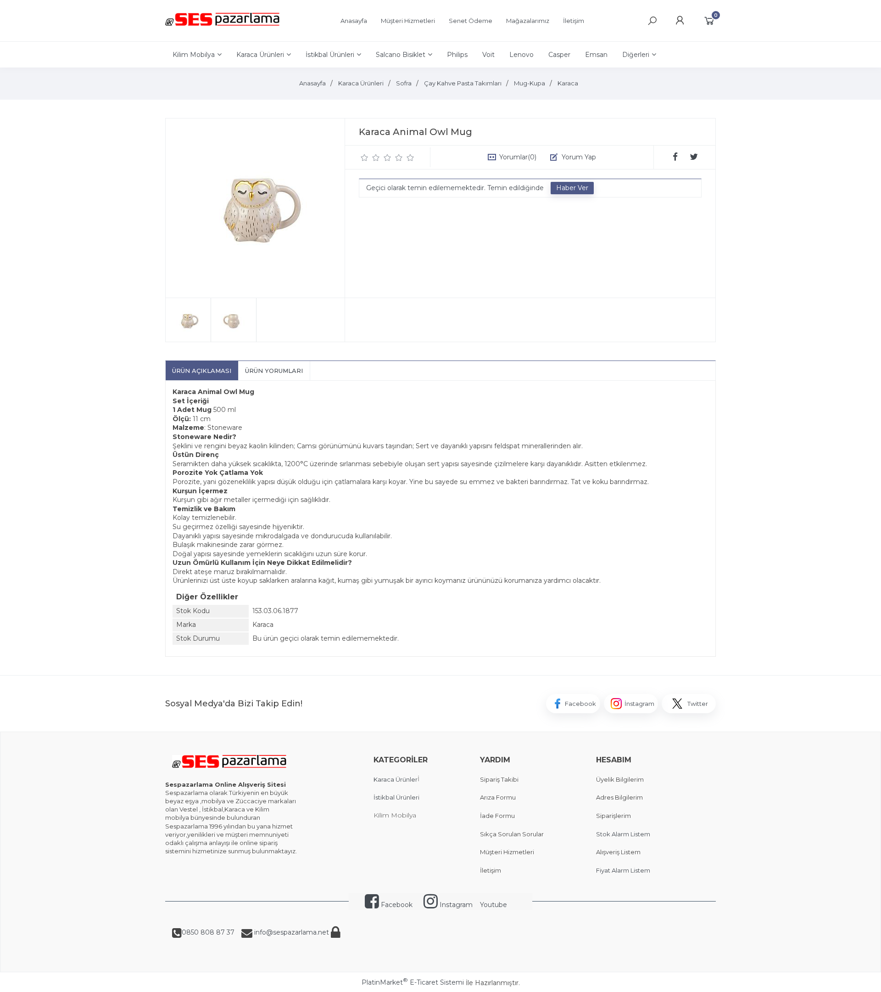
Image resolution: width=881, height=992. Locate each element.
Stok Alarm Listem (623, 834)
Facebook (396, 905)
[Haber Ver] (572, 188)
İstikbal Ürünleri (396, 797)
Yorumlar (517, 157)
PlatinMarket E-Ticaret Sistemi (413, 982)
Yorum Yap (579, 157)
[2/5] (370, 157)
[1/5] (364, 157)
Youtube (493, 905)
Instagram (455, 905)
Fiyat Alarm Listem (623, 870)
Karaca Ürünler (396, 779)
